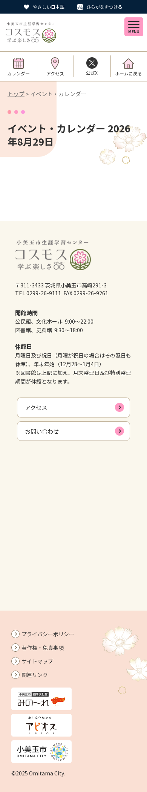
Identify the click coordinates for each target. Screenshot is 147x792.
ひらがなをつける (104, 6)
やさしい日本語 (48, 6)
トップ (16, 94)
